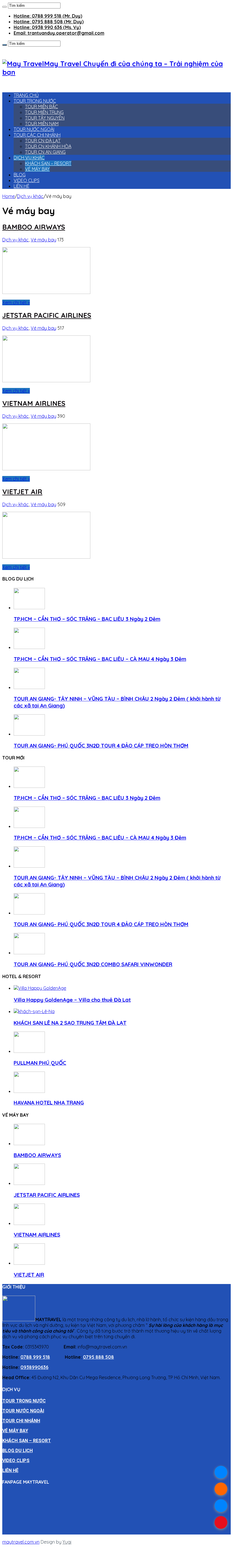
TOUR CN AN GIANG (45, 152)
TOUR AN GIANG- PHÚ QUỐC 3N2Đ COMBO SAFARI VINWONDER (93, 964)
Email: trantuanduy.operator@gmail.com (59, 33)
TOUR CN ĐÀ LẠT (43, 140)
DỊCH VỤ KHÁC (29, 157)
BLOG (20, 175)
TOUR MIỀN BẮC (41, 106)
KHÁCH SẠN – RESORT (48, 163)
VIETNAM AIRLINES (33, 403)
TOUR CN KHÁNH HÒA (48, 146)
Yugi (67, 1542)
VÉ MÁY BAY (37, 169)
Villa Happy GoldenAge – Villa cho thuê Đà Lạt (72, 999)
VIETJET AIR (22, 491)
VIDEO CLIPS (26, 180)
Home (8, 196)
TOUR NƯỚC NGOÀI (34, 129)
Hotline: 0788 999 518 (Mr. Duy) (48, 16)
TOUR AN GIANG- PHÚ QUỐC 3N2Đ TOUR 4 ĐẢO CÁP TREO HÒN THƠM (101, 745)
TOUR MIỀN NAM (42, 123)
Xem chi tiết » (16, 302)
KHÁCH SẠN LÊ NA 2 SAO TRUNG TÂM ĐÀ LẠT (70, 1022)
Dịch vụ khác (30, 196)
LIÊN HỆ (21, 186)
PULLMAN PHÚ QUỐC (40, 1062)
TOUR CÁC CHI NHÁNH (37, 135)
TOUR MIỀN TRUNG (44, 112)
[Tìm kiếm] (4, 7)
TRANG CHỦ (26, 95)
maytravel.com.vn (20, 1542)
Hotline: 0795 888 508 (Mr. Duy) (49, 21)
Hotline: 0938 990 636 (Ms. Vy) (47, 27)
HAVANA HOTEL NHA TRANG (49, 1102)
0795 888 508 (98, 1357)
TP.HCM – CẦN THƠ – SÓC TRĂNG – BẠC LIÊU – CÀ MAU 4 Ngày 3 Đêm (100, 658)
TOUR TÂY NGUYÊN (45, 118)
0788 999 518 (35, 1357)
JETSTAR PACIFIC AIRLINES (46, 315)
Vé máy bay (43, 240)
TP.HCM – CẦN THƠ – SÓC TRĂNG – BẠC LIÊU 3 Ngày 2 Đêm (87, 618)
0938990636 (34, 1367)
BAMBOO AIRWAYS (33, 227)
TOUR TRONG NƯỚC (35, 101)
